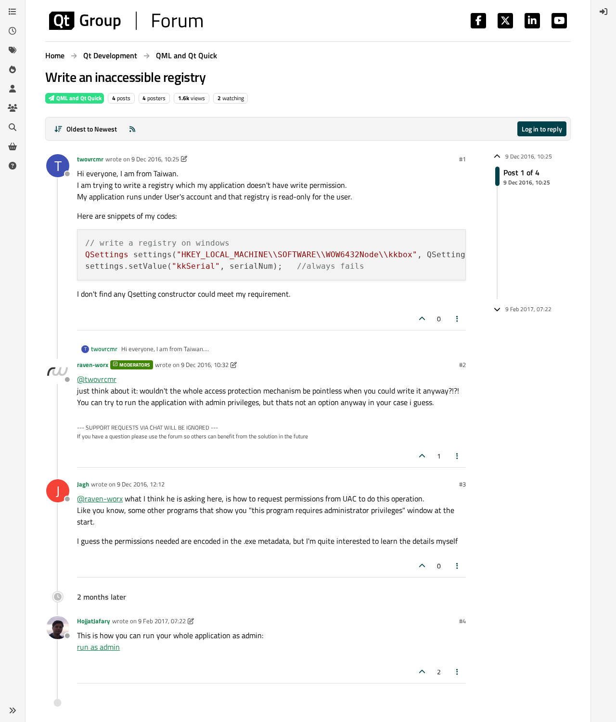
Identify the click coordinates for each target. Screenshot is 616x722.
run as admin (98, 647)
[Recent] (12, 31)
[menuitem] (603, 11)
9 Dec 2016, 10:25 (155, 159)
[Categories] (12, 11)
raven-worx (92, 364)
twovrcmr (90, 159)
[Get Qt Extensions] (12, 146)
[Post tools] (457, 318)
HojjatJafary (93, 621)
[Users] (12, 88)
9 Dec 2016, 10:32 (205, 364)
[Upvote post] (422, 318)
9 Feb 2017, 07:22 (162, 621)
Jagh (83, 484)
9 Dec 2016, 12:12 (141, 484)
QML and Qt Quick (78, 98)
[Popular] (12, 69)
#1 (462, 159)
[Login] (603, 11)
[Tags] (12, 50)
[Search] (12, 127)
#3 (462, 484)
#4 (462, 621)
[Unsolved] (12, 165)
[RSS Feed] (132, 128)
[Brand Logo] (126, 21)
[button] (12, 710)
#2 (462, 364)
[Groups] (12, 108)
